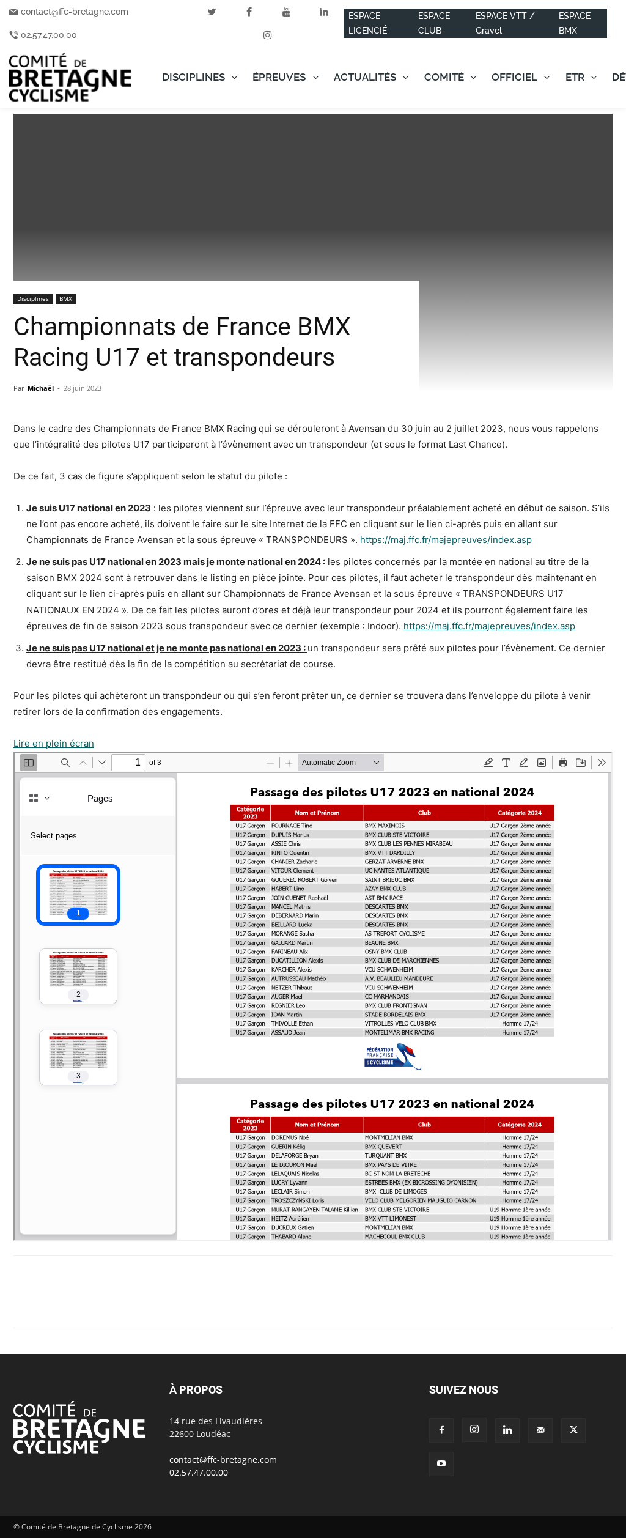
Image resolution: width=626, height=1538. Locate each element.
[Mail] (540, 1430)
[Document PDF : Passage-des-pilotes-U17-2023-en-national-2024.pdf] (313, 996)
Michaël (41, 388)
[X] (54, 1302)
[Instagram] (474, 1430)
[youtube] (287, 11)
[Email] (138, 1302)
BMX (65, 298)
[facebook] (249, 11)
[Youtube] (441, 1464)
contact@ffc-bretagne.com (74, 12)
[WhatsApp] (82, 1302)
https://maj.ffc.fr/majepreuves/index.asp (446, 539)
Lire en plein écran (53, 743)
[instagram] (268, 34)
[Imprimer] (166, 1302)
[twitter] (212, 11)
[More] (195, 1302)
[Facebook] (25, 1302)
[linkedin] (324, 11)
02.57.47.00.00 (49, 35)
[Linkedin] (110, 1302)
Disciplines (33, 298)
